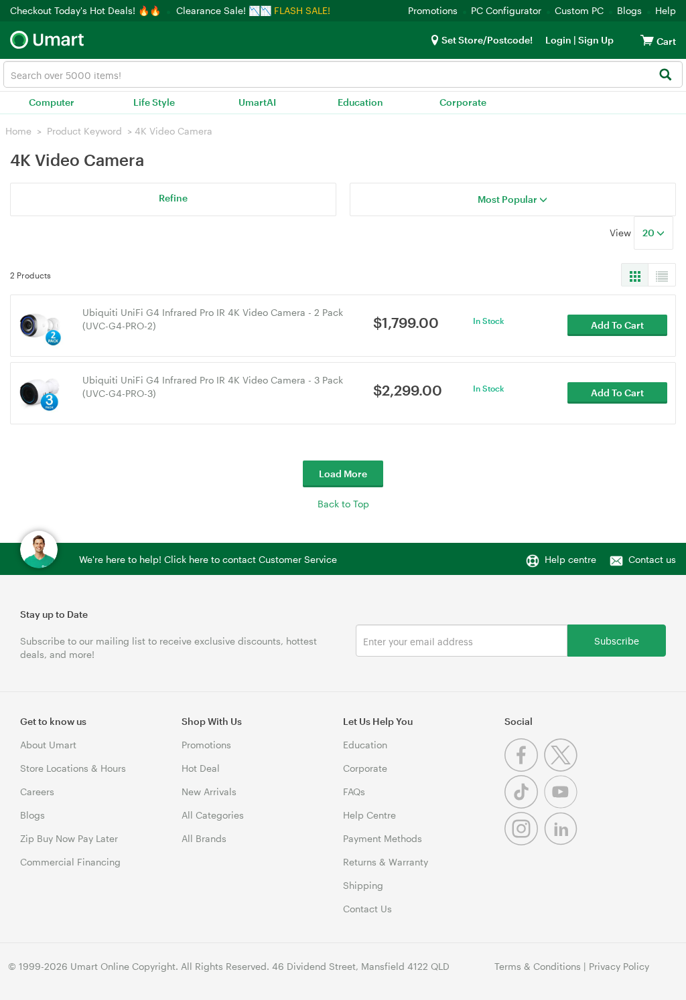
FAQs (354, 791)
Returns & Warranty (385, 861)
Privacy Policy (619, 966)
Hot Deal (201, 768)
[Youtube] (562, 805)
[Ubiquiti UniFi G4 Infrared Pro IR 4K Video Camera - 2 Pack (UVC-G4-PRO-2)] (40, 324)
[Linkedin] (562, 841)
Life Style (154, 102)
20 (649, 232)
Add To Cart (617, 325)
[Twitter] (562, 768)
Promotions (433, 10)
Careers (37, 791)
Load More (343, 473)
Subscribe (616, 640)
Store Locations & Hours (73, 768)
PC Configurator (506, 10)
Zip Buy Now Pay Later (69, 838)
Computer (51, 102)
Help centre (570, 559)
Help (665, 10)
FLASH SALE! (302, 10)
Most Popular (508, 199)
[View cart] (647, 40)
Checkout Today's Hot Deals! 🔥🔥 (86, 10)
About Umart (48, 744)
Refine (173, 197)
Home (18, 131)
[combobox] (343, 74)
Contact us (652, 559)
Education (360, 102)
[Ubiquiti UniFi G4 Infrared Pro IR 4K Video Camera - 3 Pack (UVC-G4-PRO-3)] (40, 392)
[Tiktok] (524, 805)
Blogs (629, 10)
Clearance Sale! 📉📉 (223, 10)
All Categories (213, 815)
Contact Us (367, 908)
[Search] (665, 75)
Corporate (462, 102)
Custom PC (579, 10)
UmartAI (257, 102)
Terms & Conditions (537, 966)
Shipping (363, 885)
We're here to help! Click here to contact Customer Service (208, 559)
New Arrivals (209, 791)
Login (558, 40)
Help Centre (369, 815)
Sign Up (595, 40)
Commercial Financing (70, 861)
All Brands (204, 838)
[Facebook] (524, 768)
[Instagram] (524, 841)
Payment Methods (382, 838)
